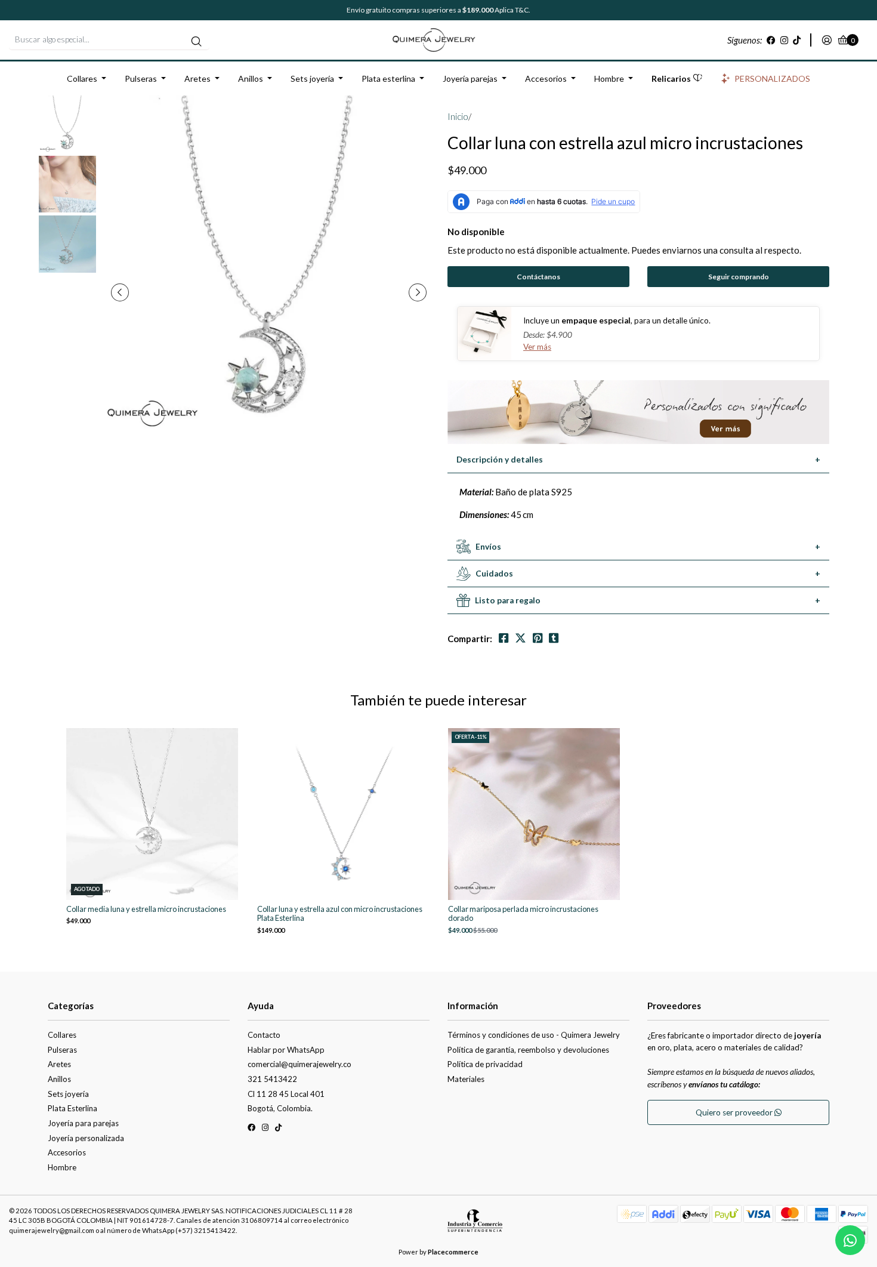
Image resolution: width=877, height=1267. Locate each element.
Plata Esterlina (72, 1108)
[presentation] (120, 292)
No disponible (476, 231)
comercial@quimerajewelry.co (299, 1064)
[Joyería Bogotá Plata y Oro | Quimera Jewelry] (438, 38)
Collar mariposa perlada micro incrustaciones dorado (523, 914)
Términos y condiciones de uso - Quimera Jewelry (533, 1035)
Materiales (465, 1079)
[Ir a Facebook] (771, 40)
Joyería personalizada (86, 1138)
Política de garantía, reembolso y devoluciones (528, 1050)
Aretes (197, 78)
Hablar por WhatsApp (286, 1050)
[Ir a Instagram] (784, 40)
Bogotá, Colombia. (280, 1108)
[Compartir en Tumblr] (553, 638)
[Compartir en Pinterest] (537, 638)
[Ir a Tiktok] (797, 40)
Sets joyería (312, 78)
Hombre (609, 78)
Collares (82, 78)
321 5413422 (272, 1079)
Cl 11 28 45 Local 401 (286, 1094)
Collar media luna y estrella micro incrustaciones (146, 909)
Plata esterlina (388, 78)
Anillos (250, 78)
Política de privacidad (485, 1064)
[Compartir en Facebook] (503, 638)
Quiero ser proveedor (735, 1112)
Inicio (457, 116)
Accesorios (546, 78)
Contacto (264, 1035)
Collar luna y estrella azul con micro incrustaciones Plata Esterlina (339, 914)
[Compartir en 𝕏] (520, 638)
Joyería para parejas (83, 1123)
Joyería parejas (470, 78)
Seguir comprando (738, 276)
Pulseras (141, 78)
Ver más (537, 347)
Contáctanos (538, 276)
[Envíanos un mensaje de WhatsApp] (850, 1240)
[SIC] (475, 1224)
